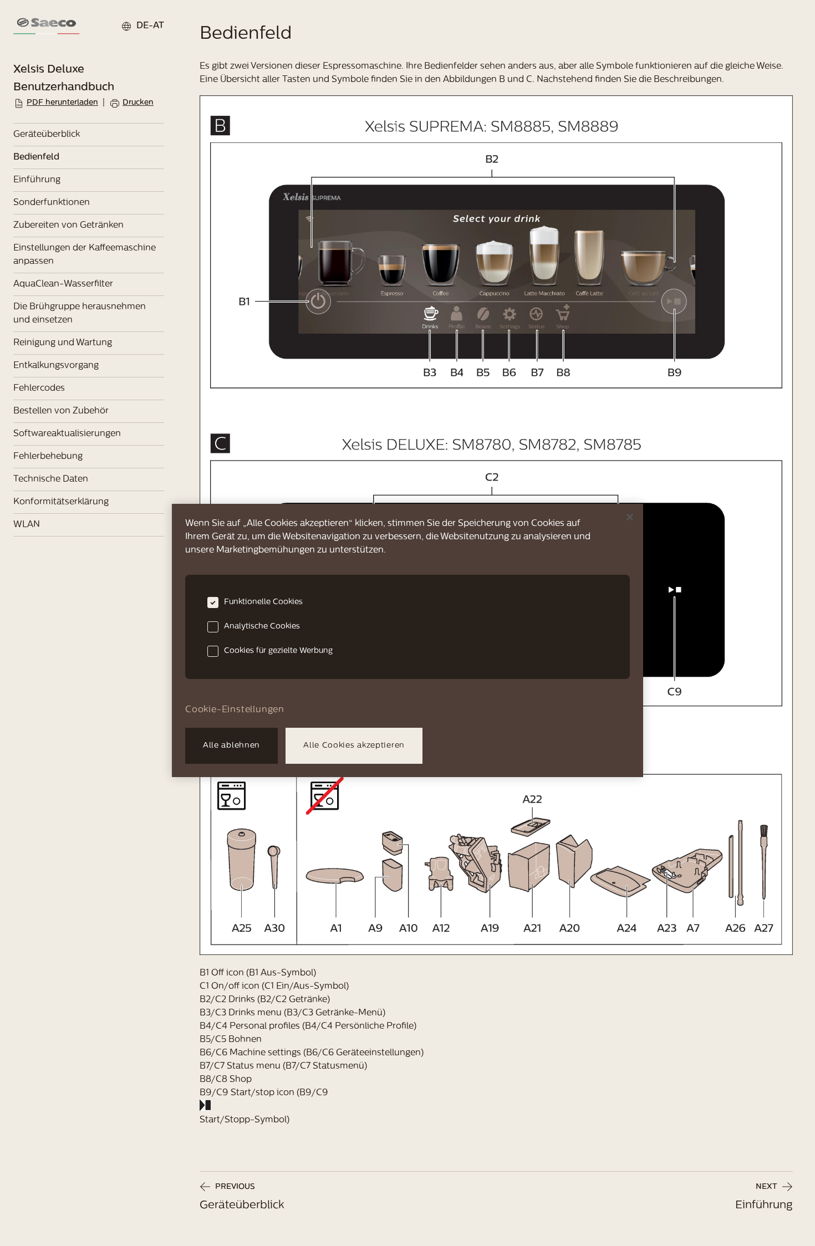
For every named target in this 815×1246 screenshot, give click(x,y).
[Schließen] (630, 517)
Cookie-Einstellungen (234, 710)
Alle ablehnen (231, 746)
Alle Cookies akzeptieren (354, 746)
